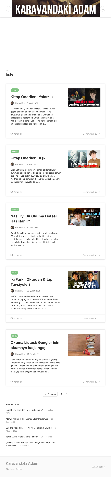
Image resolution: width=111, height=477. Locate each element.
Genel (14, 273)
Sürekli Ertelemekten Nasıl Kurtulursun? (24, 410)
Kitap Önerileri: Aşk (28, 158)
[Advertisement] (55, 39)
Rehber (14, 90)
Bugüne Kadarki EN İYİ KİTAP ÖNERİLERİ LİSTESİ (29, 428)
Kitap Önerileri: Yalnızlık (32, 96)
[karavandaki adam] (56, 8)
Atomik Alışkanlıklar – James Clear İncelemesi (27, 419)
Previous (52, 394)
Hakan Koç (20, 103)
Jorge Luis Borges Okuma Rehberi (22, 436)
